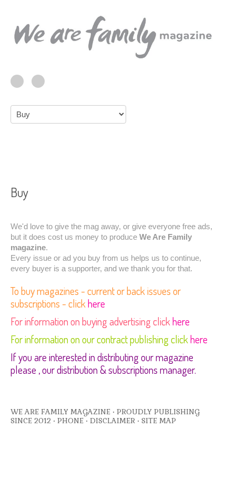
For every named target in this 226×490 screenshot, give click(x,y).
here (96, 303)
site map (158, 420)
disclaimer (112, 420)
